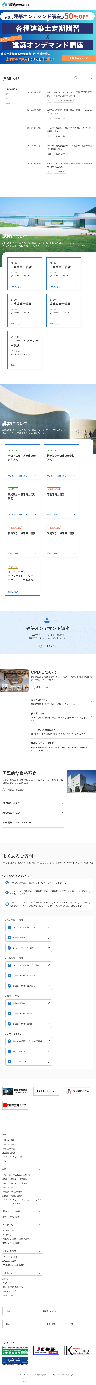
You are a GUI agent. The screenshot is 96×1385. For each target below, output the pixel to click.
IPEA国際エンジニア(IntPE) (13, 1265)
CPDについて (42, 687)
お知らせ (8, 1311)
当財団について (8, 1273)
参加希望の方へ (8, 1231)
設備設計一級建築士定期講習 (24, 986)
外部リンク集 (7, 1296)
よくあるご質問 (49, 1324)
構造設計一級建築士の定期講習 (14, 1179)
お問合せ (8, 1324)
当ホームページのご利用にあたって (64, 1375)
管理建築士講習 (19, 1003)
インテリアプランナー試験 (23, 948)
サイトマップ (24, 1375)
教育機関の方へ (49, 1311)
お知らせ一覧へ (87, 78)
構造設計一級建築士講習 (22, 1014)
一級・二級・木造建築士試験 (24, 927)
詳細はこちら (51, 646)
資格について (7, 1161)
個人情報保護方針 (40, 1375)
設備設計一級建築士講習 (22, 1024)
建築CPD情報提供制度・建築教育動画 (27, 1041)
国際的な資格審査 (9, 1251)
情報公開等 (6, 1283)
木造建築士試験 (8, 1149)
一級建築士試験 (8, 1140)
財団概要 (6, 1279)
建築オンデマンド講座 (11, 1217)
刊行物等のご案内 (9, 1291)
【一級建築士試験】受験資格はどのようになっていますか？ (37, 883)
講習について (88, 432)
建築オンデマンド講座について (14, 1211)
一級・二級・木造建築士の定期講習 (16, 1175)
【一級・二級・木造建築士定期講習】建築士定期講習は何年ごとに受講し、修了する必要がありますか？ (49, 892)
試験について (88, 245)
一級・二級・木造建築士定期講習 (26, 965)
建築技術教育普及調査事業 (13, 1287)
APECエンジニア (19, 1062)
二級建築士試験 (8, 1144)
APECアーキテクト (20, 1051)
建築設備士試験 (19, 938)
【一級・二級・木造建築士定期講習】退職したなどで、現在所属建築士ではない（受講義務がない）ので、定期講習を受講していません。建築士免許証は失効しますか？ (49, 904)
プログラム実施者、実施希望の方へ (16, 1239)
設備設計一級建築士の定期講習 (14, 1183)
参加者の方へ (7, 1235)
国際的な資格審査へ (17, 790)
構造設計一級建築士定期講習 (24, 976)
